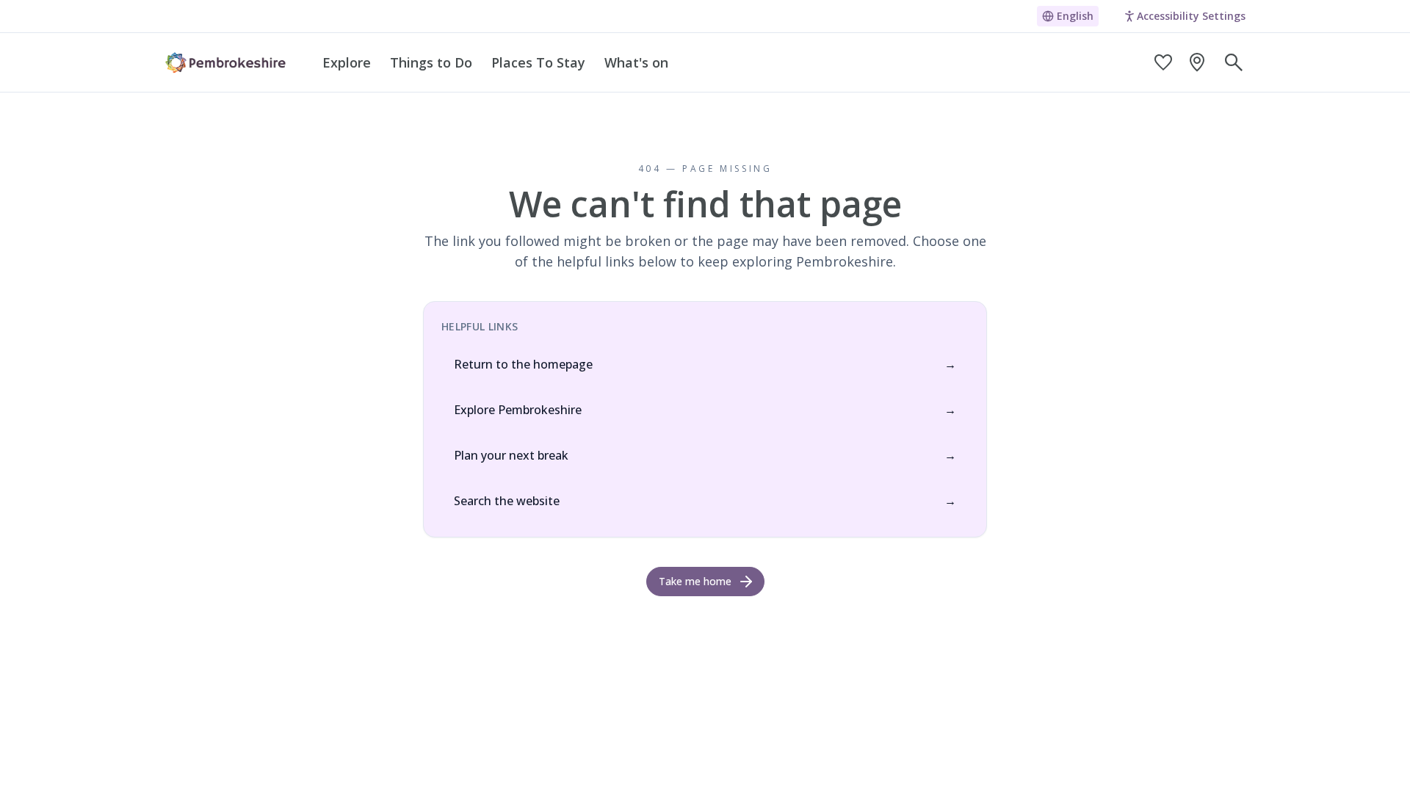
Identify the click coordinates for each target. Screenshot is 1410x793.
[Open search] (1234, 62)
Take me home (695, 581)
